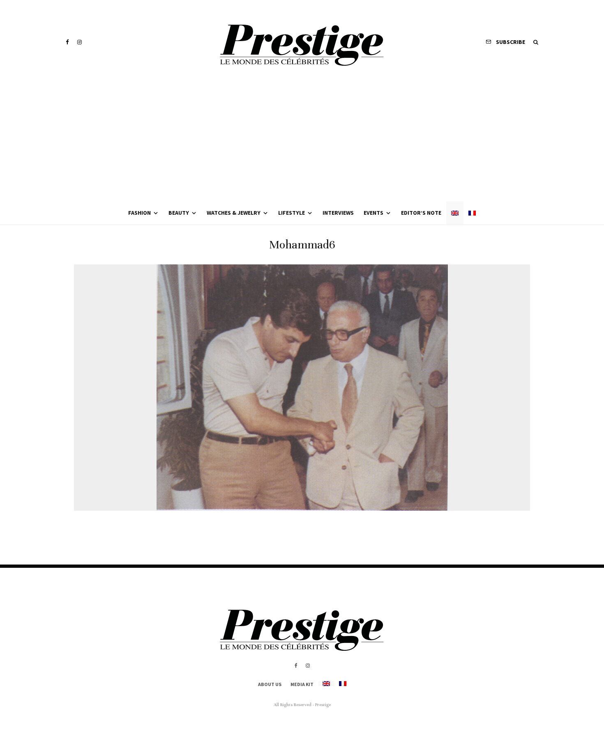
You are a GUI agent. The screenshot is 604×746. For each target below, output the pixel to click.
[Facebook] (67, 42)
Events (373, 212)
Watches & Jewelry (234, 212)
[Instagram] (79, 42)
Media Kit (302, 684)
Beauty (178, 212)
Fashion (139, 212)
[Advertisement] (302, 139)
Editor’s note (421, 212)
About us (269, 684)
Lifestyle (291, 212)
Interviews (338, 212)
